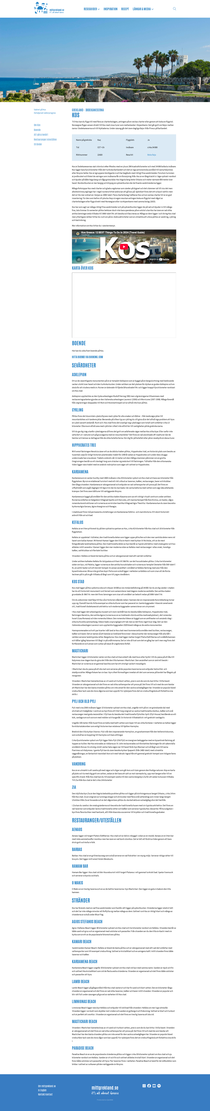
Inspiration (111, 9)
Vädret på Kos (40, 109)
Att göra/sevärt (41, 134)
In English (42, 1090)
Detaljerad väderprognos (45, 113)
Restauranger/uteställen (45, 139)
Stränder (38, 144)
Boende (37, 129)
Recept (125, 9)
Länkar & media (142, 9)
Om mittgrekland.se (47, 1085)
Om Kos (37, 124)
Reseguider (90, 9)
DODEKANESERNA (95, 110)
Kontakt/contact (45, 1094)
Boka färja (151, 154)
